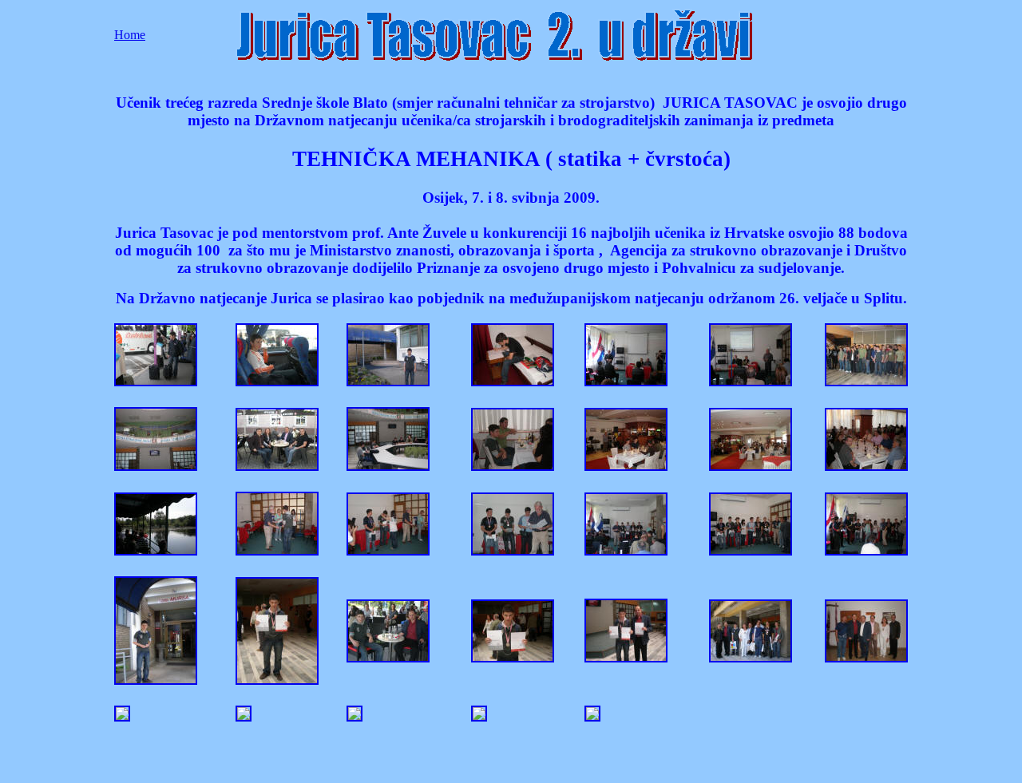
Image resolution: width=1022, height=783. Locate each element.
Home (129, 35)
